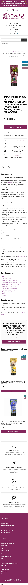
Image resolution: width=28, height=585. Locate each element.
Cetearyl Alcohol (6, 278)
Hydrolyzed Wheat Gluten (9, 288)
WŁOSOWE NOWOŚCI (6, 541)
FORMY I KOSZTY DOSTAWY (7, 525)
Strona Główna (8, 52)
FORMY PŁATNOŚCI (5, 523)
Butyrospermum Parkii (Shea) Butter (12, 282)
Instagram (4, 574)
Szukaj (24, 40)
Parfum (4, 296)
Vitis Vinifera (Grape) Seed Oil (10, 284)
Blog (14, 31)
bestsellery (4, 545)
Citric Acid (5, 294)
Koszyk (16, 10)
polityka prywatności (17, 580)
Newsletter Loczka (6, 556)
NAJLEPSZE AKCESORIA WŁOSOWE (9, 548)
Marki (14, 27)
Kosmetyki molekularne (14, 25)
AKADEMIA (3, 565)
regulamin (8, 580)
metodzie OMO (22, 256)
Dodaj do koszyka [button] (14, 342)
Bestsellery (14, 23)
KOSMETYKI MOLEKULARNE (7, 543)
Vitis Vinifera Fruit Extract (9, 286)
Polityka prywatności (7, 530)
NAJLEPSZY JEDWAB (5, 550)
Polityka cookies (5, 532)
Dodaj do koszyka (16, 127)
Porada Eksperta (14, 29)
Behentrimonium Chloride (9, 280)
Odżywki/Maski (15, 52)
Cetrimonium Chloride (8, 290)
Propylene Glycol (7, 292)
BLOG (2, 558)
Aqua (3, 276)
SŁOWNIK (3, 561)
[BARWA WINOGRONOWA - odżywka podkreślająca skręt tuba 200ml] (14, 76)
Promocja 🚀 (14, 33)
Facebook (4, 572)
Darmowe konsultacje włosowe (9, 563)
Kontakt (3, 521)
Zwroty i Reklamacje (6, 528)
